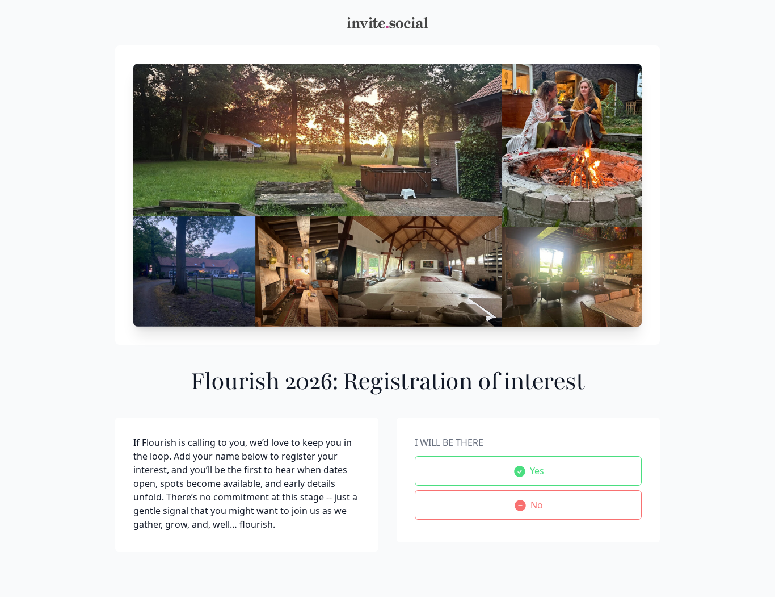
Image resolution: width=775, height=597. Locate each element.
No (536, 505)
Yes (537, 471)
